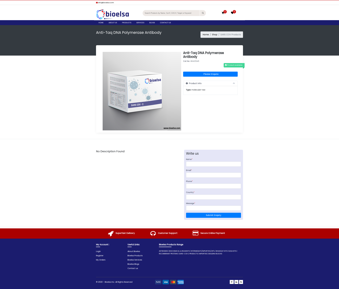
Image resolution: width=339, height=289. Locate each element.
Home (101, 22)
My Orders (100, 259)
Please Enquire (210, 74)
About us (113, 22)
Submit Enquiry (213, 215)
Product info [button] (195, 83)
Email (189, 170)
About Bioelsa (134, 251)
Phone (189, 181)
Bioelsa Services (135, 259)
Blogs (152, 22)
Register (99, 255)
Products (126, 22)
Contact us (165, 22)
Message (190, 203)
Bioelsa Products (135, 255)
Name (189, 159)
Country (190, 192)
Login (98, 251)
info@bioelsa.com (106, 2)
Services (140, 22)
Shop (214, 34)
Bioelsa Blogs (133, 264)
